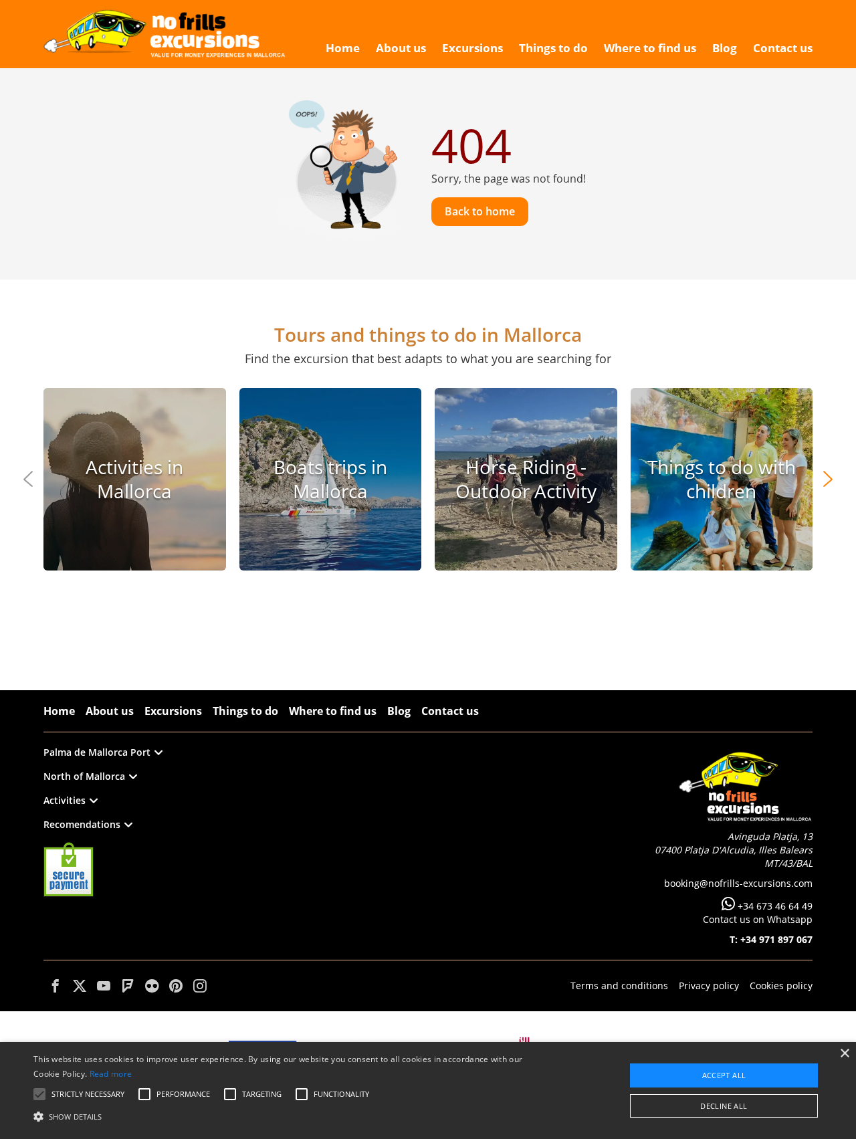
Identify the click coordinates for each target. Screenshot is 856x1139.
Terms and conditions (619, 985)
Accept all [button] (724, 1075)
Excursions (173, 711)
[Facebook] (55, 986)
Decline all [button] (723, 1106)
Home (59, 711)
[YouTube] (104, 986)
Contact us (450, 711)
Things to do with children (721, 479)
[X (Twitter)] (80, 986)
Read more (111, 1073)
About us (110, 711)
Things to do (245, 711)
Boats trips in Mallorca (330, 479)
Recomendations (81, 824)
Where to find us (333, 711)
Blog (399, 711)
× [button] (844, 1054)
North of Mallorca (84, 776)
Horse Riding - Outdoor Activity (526, 479)
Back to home (480, 211)
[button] (289, 1116)
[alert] (428, 1090)
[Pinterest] (176, 986)
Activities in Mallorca (134, 479)
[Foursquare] (128, 986)
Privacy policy (709, 985)
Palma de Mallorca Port (96, 752)
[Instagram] (200, 986)
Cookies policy (781, 985)
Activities (64, 800)
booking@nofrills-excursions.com (738, 883)
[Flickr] (152, 986)
